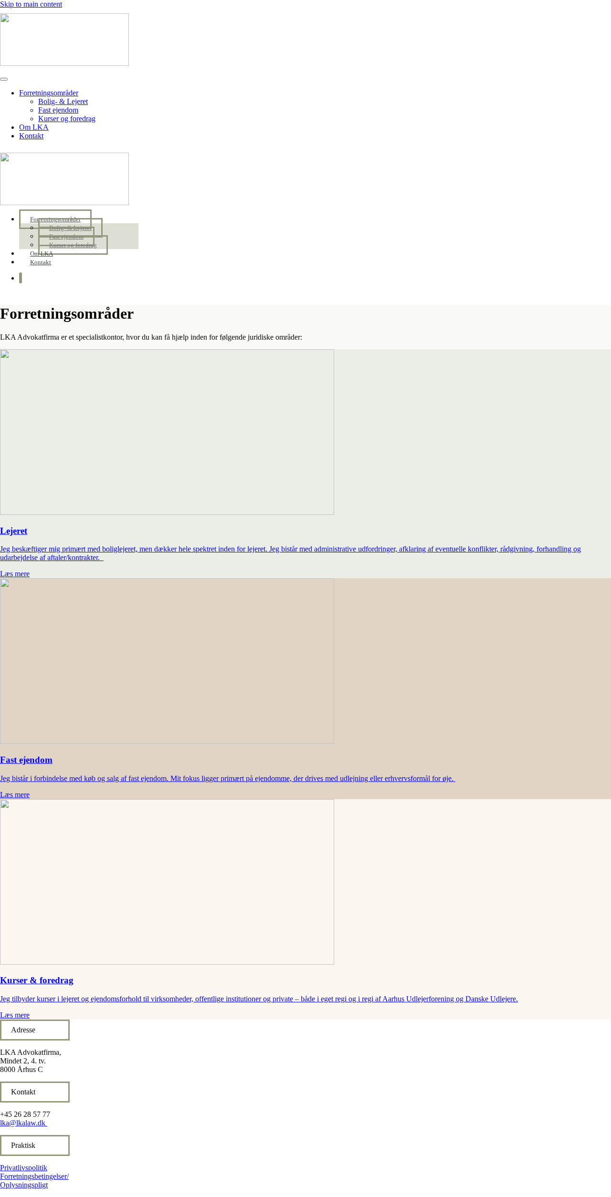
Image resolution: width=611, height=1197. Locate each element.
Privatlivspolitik (23, 1168)
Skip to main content (31, 4)
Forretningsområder (48, 93)
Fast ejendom (58, 110)
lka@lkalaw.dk (22, 1123)
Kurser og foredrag (66, 118)
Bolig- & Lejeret (63, 101)
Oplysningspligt (24, 1185)
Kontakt (31, 136)
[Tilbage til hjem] (64, 63)
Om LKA (34, 127)
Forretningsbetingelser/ (34, 1176)
